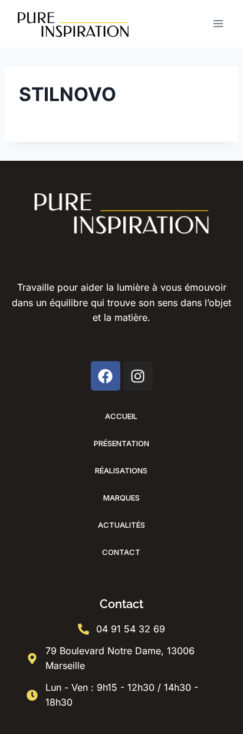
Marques (121, 497)
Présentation (121, 443)
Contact (121, 552)
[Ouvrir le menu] (218, 23)
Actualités (121, 525)
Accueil (121, 416)
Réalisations (121, 470)
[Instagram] (138, 376)
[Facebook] (105, 376)
